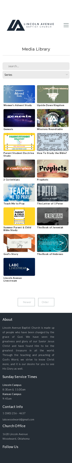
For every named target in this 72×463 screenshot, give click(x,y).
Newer (26, 302)
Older (46, 302)
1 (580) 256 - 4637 (14, 413)
